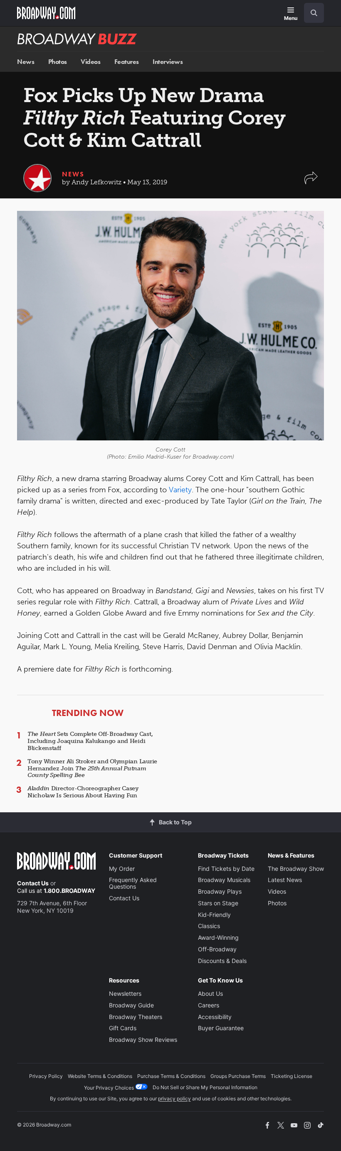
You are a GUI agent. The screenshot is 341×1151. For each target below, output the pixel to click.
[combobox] (310, 13)
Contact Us (33, 883)
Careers (208, 1005)
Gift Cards (122, 1027)
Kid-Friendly (214, 914)
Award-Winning (218, 937)
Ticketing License (291, 1076)
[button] (311, 182)
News (25, 62)
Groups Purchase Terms (238, 1076)
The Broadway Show (296, 868)
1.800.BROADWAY (69, 890)
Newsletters (125, 993)
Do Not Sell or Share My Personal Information (205, 1087)
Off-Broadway (217, 949)
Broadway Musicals (224, 879)
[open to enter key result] (314, 13)
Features (126, 62)
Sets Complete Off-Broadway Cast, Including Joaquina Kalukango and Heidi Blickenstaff (90, 741)
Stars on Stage (218, 903)
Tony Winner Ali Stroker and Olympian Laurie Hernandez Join (92, 768)
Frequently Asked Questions (133, 883)
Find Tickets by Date (226, 868)
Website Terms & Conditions (100, 1076)
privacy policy (174, 1098)
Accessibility (215, 1016)
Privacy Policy (46, 1076)
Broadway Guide (131, 1005)
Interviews (168, 62)
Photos (57, 62)
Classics (209, 925)
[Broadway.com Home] (46, 13)
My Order (122, 868)
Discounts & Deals (222, 960)
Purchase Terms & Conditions (171, 1076)
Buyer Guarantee (221, 1027)
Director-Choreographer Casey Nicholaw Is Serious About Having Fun (82, 792)
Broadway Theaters (135, 1016)
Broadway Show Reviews (143, 1039)
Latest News (285, 879)
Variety (180, 489)
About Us (210, 993)
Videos (90, 62)
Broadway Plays (220, 891)
